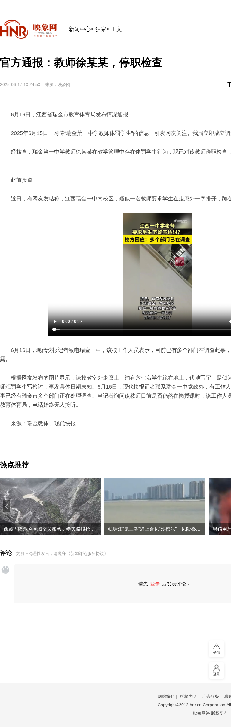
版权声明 (188, 696)
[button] (6, 506)
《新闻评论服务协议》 (87, 553)
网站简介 (166, 696)
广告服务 (210, 696)
